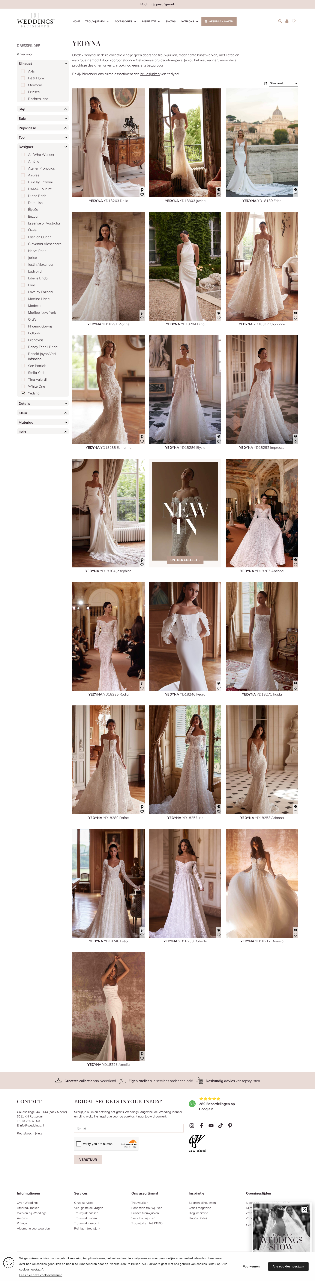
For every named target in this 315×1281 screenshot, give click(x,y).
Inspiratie (149, 21)
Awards (22, 1218)
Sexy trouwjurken (143, 1218)
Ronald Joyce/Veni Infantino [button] (42, 356)
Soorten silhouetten (202, 1203)
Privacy (22, 1223)
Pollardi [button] (34, 333)
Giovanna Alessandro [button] (45, 244)
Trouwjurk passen (86, 1213)
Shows (171, 21)
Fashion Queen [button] (39, 237)
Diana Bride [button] (37, 196)
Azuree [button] (33, 175)
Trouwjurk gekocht (86, 1223)
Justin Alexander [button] (41, 264)
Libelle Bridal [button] (38, 278)
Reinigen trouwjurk (87, 1228)
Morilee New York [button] (42, 312)
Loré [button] (31, 285)
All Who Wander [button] (41, 154)
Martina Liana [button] (39, 299)
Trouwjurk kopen (85, 1218)
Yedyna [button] (26, 54)
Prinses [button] (34, 92)
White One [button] (36, 386)
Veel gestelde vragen (88, 1208)
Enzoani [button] (34, 216)
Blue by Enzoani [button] (40, 182)
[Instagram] (192, 1126)
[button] (304, 1209)
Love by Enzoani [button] (40, 292)
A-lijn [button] (32, 71)
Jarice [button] (32, 257)
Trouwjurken (95, 21)
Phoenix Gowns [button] (40, 326)
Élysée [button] (33, 209)
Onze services (83, 1203)
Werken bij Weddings (31, 1213)
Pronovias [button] (36, 340)
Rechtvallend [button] (38, 99)
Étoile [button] (32, 230)
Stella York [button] (36, 372)
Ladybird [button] (35, 271)
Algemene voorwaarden (33, 1228)
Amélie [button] (33, 161)
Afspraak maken (221, 21)
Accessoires (123, 21)
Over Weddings (27, 1203)
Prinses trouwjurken (145, 1213)
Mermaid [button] (35, 85)
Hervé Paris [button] (37, 251)
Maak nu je (157, 4)
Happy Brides (198, 1218)
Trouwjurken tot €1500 (146, 1223)
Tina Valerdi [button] (37, 379)
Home (76, 21)
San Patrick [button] (37, 366)
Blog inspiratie (198, 1213)
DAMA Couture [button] (40, 189)
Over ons (187, 21)
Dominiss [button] (35, 202)
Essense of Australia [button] (44, 223)
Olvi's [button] (32, 319)
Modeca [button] (34, 305)
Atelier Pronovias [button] (41, 168)
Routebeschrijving (29, 1133)
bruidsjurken (150, 74)
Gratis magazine (200, 1208)
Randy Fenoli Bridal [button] (43, 347)
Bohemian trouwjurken (146, 1208)
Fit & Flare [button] (36, 78)
